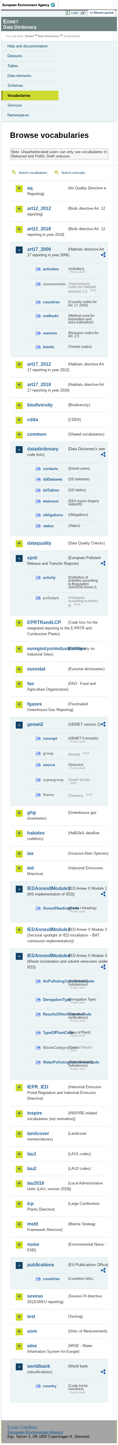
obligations (53, 515)
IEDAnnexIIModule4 (47, 955)
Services (14, 105)
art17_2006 (39, 249)
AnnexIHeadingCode (55, 908)
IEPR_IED (37, 1086)
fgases (34, 704)
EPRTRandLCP (44, 622)
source (49, 765)
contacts (50, 469)
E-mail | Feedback (22, 1427)
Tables (12, 66)
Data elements (19, 76)
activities (51, 269)
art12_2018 (39, 228)
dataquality (39, 543)
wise (32, 1345)
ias (30, 853)
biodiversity (40, 404)
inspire (34, 1113)
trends (48, 347)
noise (33, 1244)
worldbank (38, 1366)
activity (49, 577)
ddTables (51, 490)
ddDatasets (52, 479)
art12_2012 (39, 208)
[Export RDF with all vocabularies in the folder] (103, 255)
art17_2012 (39, 364)
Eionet (29, 36)
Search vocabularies (33, 172)
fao (30, 683)
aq (30, 188)
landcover (38, 1133)
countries (51, 302)
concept (50, 738)
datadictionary (42, 448)
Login (74, 12)
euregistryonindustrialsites (47, 648)
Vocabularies (18, 95)
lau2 (31, 1168)
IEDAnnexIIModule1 (47, 888)
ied (30, 868)
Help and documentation (27, 46)
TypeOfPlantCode (55, 1032)
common (36, 434)
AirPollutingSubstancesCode (55, 981)
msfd (32, 1223)
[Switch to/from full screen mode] (84, 13)
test (31, 1316)
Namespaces (18, 115)
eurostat (36, 668)
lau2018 (35, 1183)
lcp (30, 1203)
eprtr (32, 557)
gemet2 (35, 724)
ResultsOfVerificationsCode (55, 1014)
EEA (30, 5)
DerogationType (55, 999)
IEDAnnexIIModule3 (47, 929)
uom (32, 1331)
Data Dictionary (48, 36)
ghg (31, 812)
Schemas (15, 85)
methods (50, 316)
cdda (32, 419)
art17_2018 (39, 384)
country (49, 1386)
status (48, 526)
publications (40, 1264)
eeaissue (50, 501)
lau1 (31, 1153)
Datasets (14, 56)
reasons (50, 333)
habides (36, 833)
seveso (35, 1296)
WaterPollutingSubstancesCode (55, 1062)
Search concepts (73, 172)
